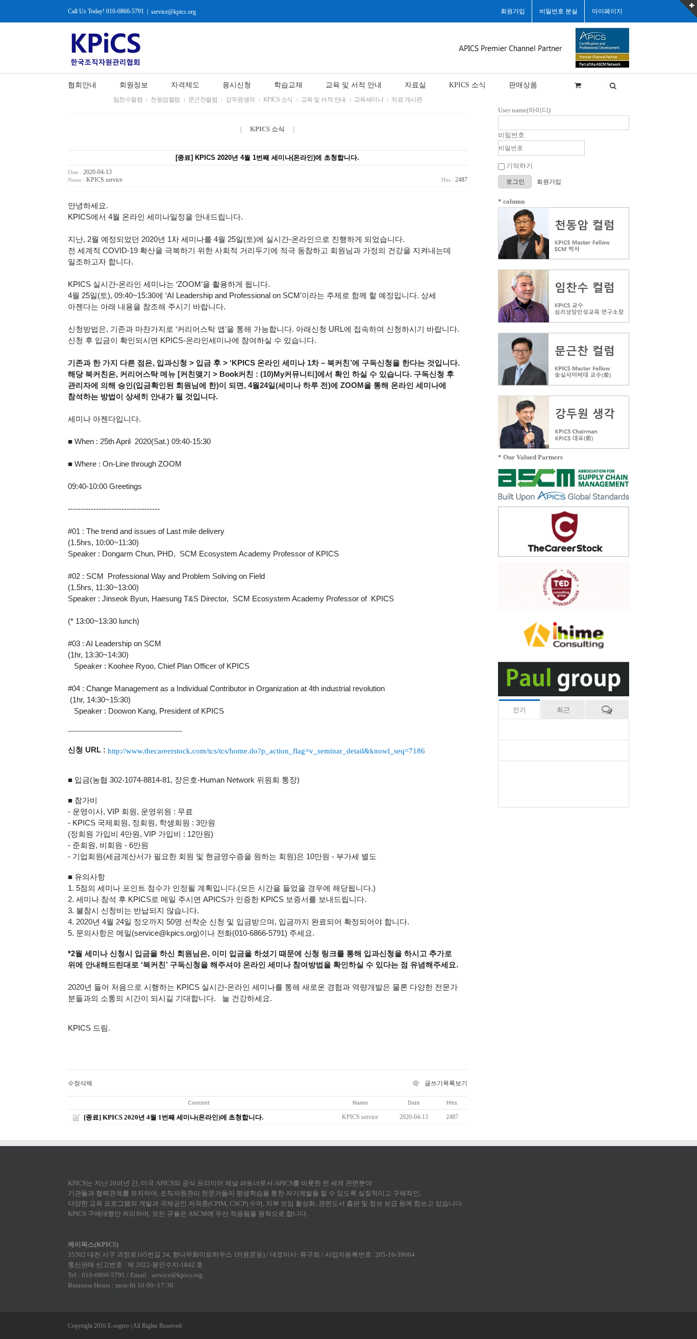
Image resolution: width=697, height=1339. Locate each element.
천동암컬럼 (165, 99)
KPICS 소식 (278, 99)
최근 (563, 710)
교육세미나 (369, 99)
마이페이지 (607, 11)
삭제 (86, 1083)
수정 (74, 1083)
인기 (519, 710)
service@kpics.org (173, 11)
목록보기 (455, 1083)
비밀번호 (511, 135)
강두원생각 (240, 99)
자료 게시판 (406, 99)
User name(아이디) (524, 110)
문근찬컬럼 (203, 99)
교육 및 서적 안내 (323, 99)
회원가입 (549, 181)
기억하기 (519, 165)
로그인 (516, 181)
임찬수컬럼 (128, 99)
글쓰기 (434, 1083)
